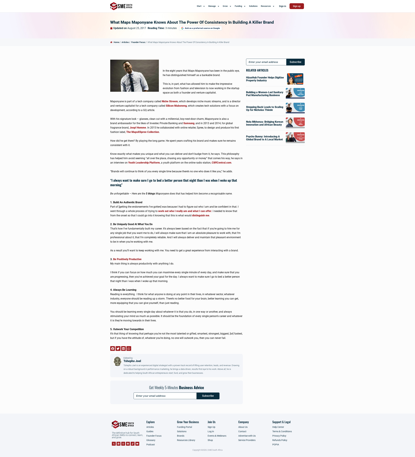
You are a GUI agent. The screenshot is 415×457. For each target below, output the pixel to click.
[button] (112, 348)
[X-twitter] (114, 444)
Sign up (297, 6)
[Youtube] (137, 444)
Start (199, 6)
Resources (266, 6)
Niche (170, 101)
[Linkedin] (118, 444)
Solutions (253, 6)
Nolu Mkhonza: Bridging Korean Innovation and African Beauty (264, 123)
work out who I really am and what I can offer (184, 211)
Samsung (188, 123)
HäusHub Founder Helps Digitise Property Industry (265, 79)
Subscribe (208, 395)
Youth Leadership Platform (144, 162)
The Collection (142, 132)
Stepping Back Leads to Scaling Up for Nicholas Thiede (264, 108)
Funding (238, 6)
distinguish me (200, 215)
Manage (212, 6)
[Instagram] (123, 444)
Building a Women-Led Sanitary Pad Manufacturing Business (264, 94)
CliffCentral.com (221, 162)
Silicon (176, 105)
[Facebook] (128, 444)
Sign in (282, 6)
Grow (225, 6)
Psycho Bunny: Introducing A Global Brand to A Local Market (264, 138)
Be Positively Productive (127, 259)
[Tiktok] (133, 444)
